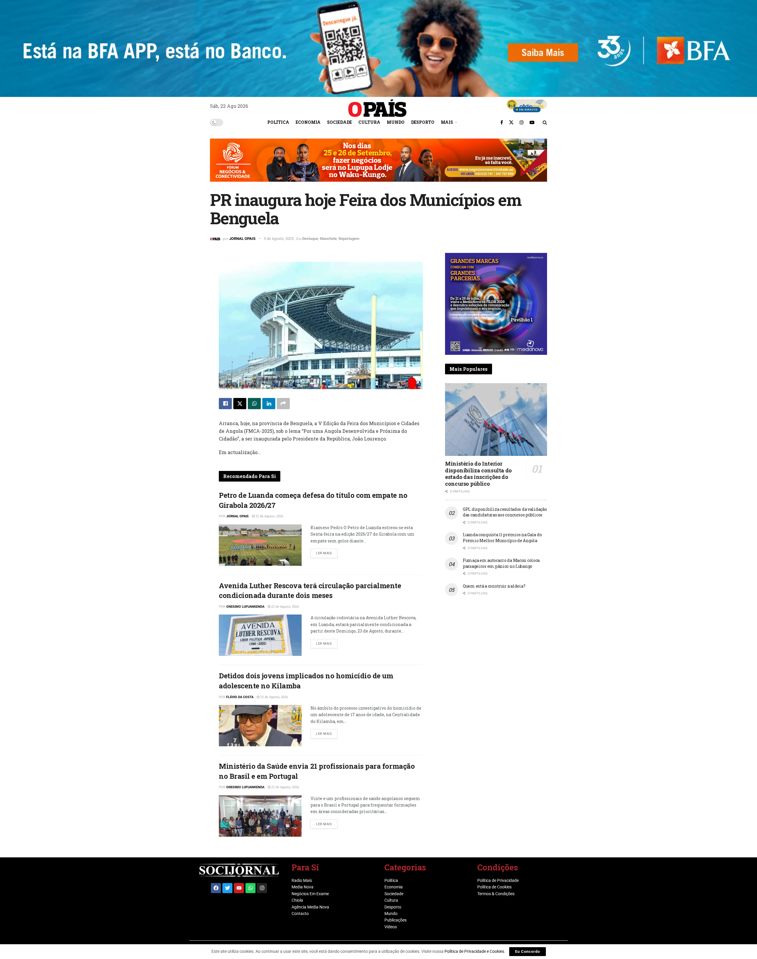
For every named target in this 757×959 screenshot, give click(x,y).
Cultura (369, 122)
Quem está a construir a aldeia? (494, 586)
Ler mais (326, 552)
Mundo (396, 122)
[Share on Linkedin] (268, 403)
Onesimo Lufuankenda (245, 607)
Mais (447, 122)
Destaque (310, 238)
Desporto (422, 122)
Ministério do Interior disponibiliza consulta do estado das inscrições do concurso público (478, 473)
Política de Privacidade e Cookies (474, 951)
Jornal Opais (242, 238)
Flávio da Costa (239, 697)
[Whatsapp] (250, 888)
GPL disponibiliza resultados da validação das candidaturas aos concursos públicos (505, 512)
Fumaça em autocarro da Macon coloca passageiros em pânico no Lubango (501, 563)
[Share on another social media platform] (283, 403)
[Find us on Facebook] (501, 122)
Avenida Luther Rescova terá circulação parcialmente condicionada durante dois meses (310, 590)
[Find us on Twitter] (511, 122)
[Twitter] (227, 888)
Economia (308, 122)
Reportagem (349, 238)
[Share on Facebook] (225, 403)
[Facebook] (216, 888)
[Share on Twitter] (239, 403)
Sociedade (339, 122)
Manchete (328, 238)
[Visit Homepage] (377, 106)
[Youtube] (239, 888)
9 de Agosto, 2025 (279, 238)
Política (278, 122)
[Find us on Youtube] (532, 122)
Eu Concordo (527, 951)
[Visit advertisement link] (378, 165)
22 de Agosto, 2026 (269, 516)
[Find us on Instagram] (522, 122)
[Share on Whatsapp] (254, 403)
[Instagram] (262, 888)
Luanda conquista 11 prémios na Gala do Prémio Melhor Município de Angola (502, 537)
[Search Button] (545, 122)
